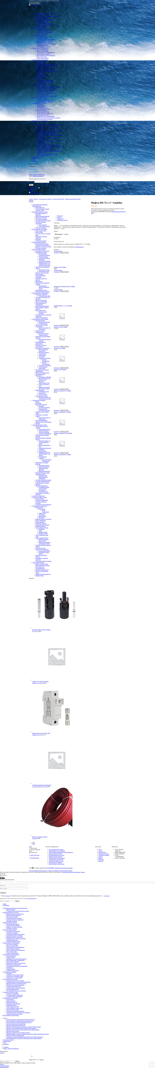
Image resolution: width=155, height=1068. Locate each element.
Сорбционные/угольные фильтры (46, 93)
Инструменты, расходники (39, 229)
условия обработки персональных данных (73, 872)
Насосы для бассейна (42, 51)
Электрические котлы (43, 75)
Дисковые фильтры (44, 465)
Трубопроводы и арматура (45, 199)
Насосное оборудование (39, 249)
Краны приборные (41, 520)
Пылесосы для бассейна (43, 312)
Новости (100, 861)
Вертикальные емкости (43, 29)
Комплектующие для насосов (45, 42)
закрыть (31, 200)
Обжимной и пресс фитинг (44, 553)
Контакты (101, 859)
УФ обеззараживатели (43, 94)
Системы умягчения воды (44, 91)
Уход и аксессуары (42, 57)
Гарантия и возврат (103, 855)
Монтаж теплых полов (43, 143)
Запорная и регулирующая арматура (47, 64)
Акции (100, 856)
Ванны (37, 401)
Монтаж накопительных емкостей (46, 133)
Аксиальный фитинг (44, 551)
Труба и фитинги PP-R (43, 112)
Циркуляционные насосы (44, 46)
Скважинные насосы (42, 45)
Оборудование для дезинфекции (46, 52)
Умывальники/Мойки (41, 420)
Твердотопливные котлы (42, 372)
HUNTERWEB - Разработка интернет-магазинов (59, 868)
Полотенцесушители (41, 404)
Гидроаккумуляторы (42, 38)
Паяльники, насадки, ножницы (41, 237)
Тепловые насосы (40, 374)
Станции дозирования (45, 433)
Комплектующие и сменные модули (47, 88)
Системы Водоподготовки (39, 425)
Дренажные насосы (44, 270)
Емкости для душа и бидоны (44, 32)
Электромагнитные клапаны (45, 119)
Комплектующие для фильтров (45, 19)
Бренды (100, 858)
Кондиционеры (40, 499)
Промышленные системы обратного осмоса (49, 87)
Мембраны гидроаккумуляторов (44, 260)
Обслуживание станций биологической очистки (19, 1021)
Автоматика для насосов (43, 36)
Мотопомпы (39, 281)
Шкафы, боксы (40, 575)
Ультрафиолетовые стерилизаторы (44, 488)
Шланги (38, 423)
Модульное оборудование (43, 565)
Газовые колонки (40, 330)
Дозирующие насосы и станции (45, 86)
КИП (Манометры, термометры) (46, 65)
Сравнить (6, 1047)
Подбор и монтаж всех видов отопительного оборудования (22, 1029)
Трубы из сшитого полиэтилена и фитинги (48, 117)
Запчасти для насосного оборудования (42, 273)
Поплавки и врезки (42, 33)
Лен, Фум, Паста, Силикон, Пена (43, 234)
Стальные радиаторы (44, 358)
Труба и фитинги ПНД (43, 115)
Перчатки (38, 239)
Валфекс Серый (43, 533)
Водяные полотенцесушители (44, 406)
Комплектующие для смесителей (44, 418)
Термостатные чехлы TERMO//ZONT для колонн (44, 454)
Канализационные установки (45, 41)
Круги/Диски (39, 232)
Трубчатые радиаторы (45, 365)
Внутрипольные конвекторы (43, 350)
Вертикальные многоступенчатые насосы (44, 287)
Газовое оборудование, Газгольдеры (42, 325)
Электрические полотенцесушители (44, 409)
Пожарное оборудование (43, 109)
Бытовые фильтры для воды (40, 212)
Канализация (40, 104)
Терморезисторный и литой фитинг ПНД (44, 543)
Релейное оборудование (42, 570)
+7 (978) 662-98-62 (33, 172)
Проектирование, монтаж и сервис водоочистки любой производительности (50, 147)
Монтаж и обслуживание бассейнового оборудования (21, 1028)
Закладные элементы (42, 49)
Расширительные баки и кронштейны (47, 71)
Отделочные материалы (43, 54)
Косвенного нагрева (44, 322)
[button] (57, 252)
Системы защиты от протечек (45, 100)
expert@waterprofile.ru (35, 3)
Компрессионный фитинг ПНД (73, 199)
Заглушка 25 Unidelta (59, 348)
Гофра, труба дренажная (42, 514)
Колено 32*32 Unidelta (60, 369)
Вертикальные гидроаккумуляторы (44, 254)
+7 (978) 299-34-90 (33, 169)
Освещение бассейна (44, 296)
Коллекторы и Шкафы (43, 67)
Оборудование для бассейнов (40, 293)
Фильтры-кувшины (42, 26)
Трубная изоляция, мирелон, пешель (43, 546)
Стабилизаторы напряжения (44, 101)
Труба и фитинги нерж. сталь (45, 113)
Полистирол (42, 393)
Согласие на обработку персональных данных (59, 870)
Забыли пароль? (33, 188)
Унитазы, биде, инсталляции (45, 83)
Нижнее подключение (45, 363)
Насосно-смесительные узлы (44, 382)
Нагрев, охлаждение (41, 300)
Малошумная (42, 516)
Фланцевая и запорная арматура (45, 116)
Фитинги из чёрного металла (41, 556)
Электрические (43, 323)
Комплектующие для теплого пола (44, 379)
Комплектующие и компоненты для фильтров (44, 468)
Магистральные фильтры (44, 20)
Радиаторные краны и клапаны (45, 340)
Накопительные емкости (39, 242)
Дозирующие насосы (44, 429)
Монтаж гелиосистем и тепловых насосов (48, 145)
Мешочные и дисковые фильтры (46, 90)
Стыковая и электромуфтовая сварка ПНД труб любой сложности (24, 1037)
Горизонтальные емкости (44, 30)
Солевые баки (42, 451)
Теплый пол (40, 73)
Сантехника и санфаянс (38, 400)
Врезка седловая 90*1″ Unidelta (62, 454)
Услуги (100, 851)
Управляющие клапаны (43, 457)
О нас (100, 849)
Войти (31, 185)
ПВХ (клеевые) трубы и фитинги (46, 55)
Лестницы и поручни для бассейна (42, 298)
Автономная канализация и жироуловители (39, 205)
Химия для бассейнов (43, 58)
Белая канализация (45, 511)
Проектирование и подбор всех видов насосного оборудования (47, 154)
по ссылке (106, 896)
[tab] (91, 216)
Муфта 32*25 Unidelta (60, 267)
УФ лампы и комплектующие (43, 490)
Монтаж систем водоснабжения (45, 149)
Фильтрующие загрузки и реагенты (46, 96)
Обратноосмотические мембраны (45, 448)
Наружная (41, 517)
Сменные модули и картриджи (45, 25)
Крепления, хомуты (42, 107)
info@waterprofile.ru (34, 2)
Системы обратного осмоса (44, 23)
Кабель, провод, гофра (42, 564)
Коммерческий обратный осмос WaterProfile (43, 477)
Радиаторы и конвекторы (44, 70)
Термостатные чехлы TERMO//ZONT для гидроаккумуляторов (44, 264)
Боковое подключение (45, 360)
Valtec (40, 530)
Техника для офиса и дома (39, 497)
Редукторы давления (41, 219)
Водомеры (39, 78)
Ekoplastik (41, 529)
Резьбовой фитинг (42, 110)
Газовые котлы (41, 62)
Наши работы (102, 852)
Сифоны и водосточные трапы (45, 80)
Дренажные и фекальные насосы (46, 39)
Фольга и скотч (43, 394)
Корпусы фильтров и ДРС (44, 446)
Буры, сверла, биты (41, 230)
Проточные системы (42, 22)
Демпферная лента (44, 391)
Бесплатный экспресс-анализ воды (46, 132)
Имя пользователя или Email (37, 179)
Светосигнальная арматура (43, 574)
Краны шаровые (41, 106)
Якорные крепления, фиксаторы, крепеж (44, 388)
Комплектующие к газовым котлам (44, 334)
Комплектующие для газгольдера (44, 328)
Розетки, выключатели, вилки (42, 572)
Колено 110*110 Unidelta (60, 327)
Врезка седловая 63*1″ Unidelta (62, 390)
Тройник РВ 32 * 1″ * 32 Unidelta (63, 305)
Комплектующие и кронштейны (44, 353)
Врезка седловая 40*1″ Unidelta (62, 412)
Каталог (36, 199)
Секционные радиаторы (42, 356)
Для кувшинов (43, 225)
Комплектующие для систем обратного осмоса (44, 442)
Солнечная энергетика (38, 496)
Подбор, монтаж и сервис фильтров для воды (49, 130)
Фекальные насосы (44, 271)
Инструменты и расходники (56, 864)
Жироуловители (41, 15)
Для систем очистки (44, 226)
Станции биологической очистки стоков (48, 16)
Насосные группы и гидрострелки (46, 68)
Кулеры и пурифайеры (43, 99)
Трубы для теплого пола (44, 385)
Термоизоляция (41, 74)
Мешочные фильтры (44, 471)
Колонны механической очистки (42, 435)
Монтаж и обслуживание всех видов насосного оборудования (23, 1027)
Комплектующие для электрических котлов (45, 398)
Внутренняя (42, 509)
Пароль (31, 182)
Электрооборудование (38, 562)
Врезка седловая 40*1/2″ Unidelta (63, 433)
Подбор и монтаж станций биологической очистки (20, 1019)
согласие (7, 896)
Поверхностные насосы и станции (46, 44)
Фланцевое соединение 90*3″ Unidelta (64, 286)
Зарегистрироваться (38, 176)
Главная (31, 199)
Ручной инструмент (41, 241)
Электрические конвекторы (43, 367)
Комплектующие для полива (43, 519)
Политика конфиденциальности (38, 870)
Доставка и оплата (103, 853)
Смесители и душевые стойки (45, 81)
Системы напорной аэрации (43, 480)
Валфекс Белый (43, 532)
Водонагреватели (41, 61)
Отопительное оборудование (40, 319)
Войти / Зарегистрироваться (11, 1048)
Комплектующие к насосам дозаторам (44, 431)
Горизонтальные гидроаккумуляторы (44, 257)
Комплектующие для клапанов (46, 460)
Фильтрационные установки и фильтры (43, 315)
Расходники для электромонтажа (40, 567)
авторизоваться (79, 247)
